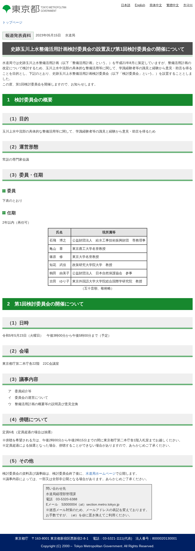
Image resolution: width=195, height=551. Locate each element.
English (140, 5)
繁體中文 (172, 5)
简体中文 (156, 5)
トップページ (12, 22)
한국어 (188, 5)
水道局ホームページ (101, 473)
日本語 (125, 5)
